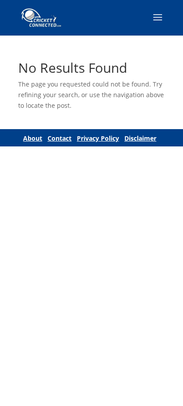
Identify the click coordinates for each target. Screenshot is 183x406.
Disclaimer (140, 138)
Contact (60, 138)
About (32, 138)
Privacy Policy (98, 138)
